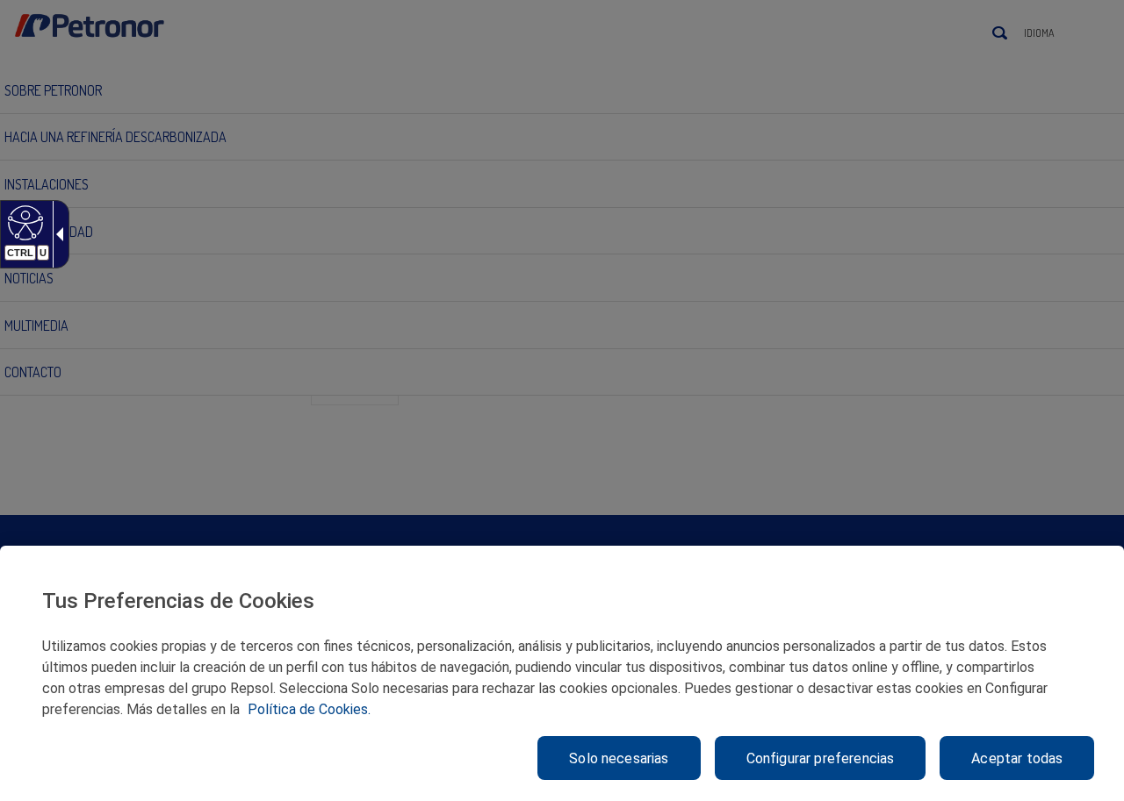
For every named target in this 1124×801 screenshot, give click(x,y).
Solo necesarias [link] (618, 758)
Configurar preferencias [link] (820, 758)
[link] (23, 222)
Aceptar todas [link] (1017, 758)
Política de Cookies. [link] (309, 709)
